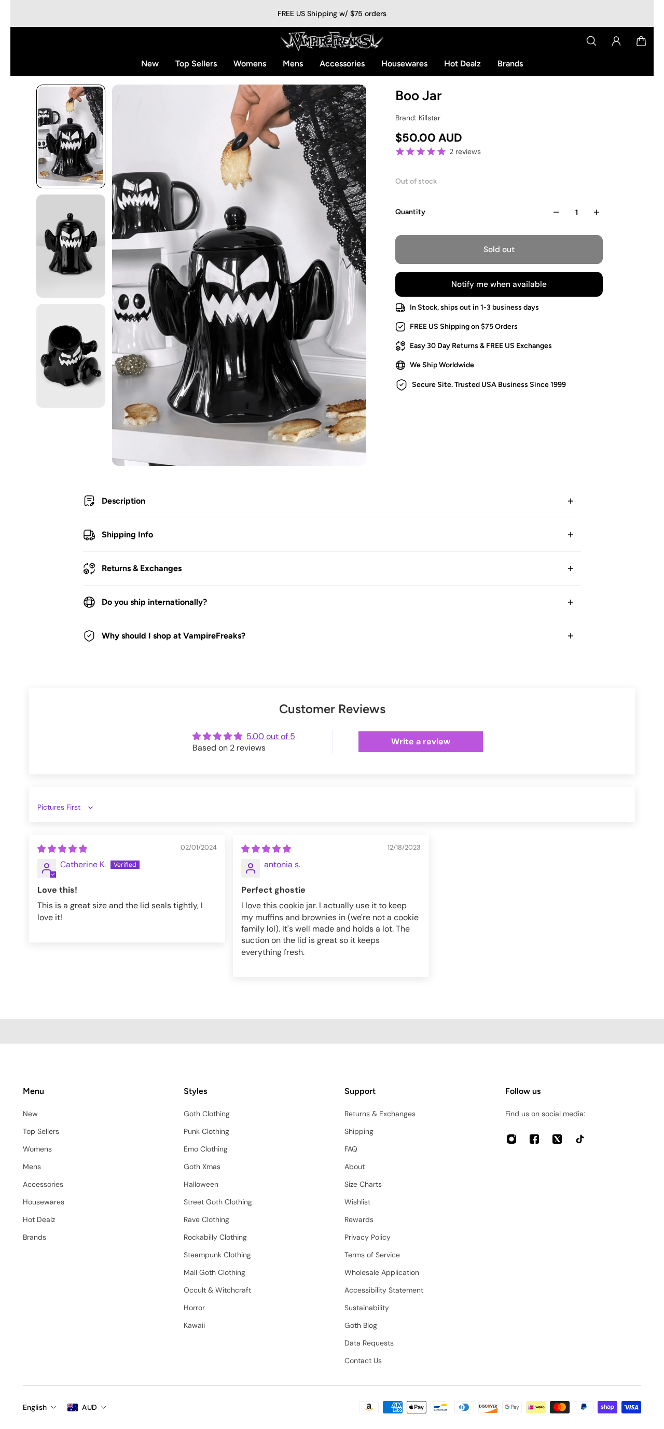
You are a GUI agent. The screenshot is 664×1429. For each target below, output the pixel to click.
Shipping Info (127, 534)
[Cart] (641, 41)
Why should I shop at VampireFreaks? (173, 636)
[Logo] (332, 41)
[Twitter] (557, 1139)
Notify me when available (499, 284)
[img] (62, 848)
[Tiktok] (580, 1139)
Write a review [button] (420, 741)
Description (123, 501)
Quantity (410, 211)
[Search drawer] (591, 41)
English (35, 1407)
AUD (89, 1407)
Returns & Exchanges (142, 568)
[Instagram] (511, 1139)
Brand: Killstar (417, 117)
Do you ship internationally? (154, 602)
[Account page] (616, 41)
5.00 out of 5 (270, 736)
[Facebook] (534, 1139)
